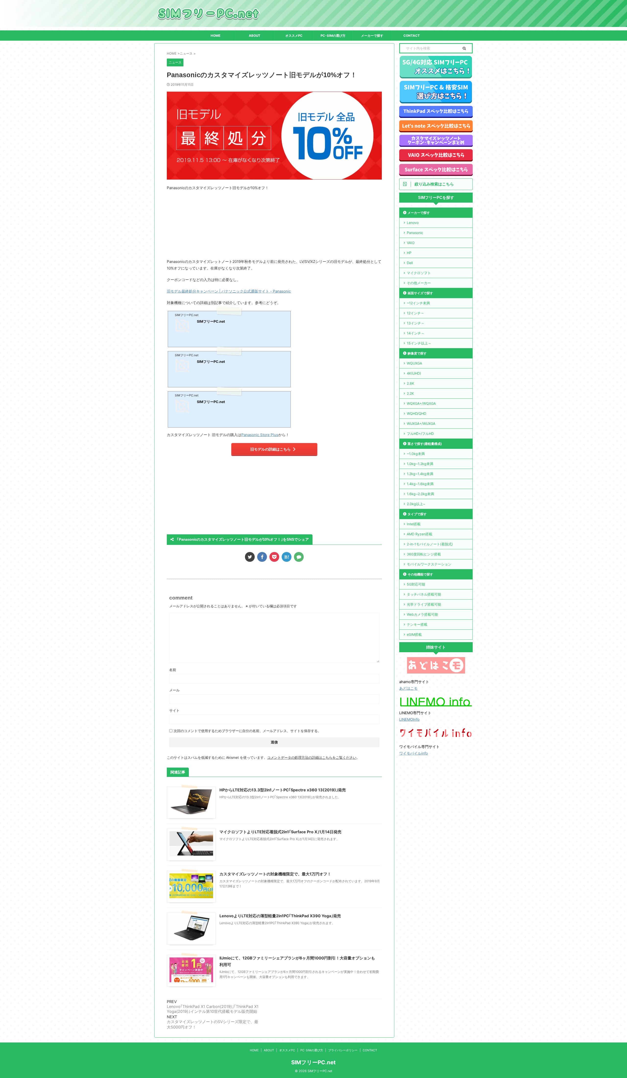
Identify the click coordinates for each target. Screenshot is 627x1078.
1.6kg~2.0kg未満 (420, 494)
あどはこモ (408, 688)
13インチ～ (415, 323)
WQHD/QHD (416, 413)
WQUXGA (414, 363)
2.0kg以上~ (416, 504)
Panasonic (415, 233)
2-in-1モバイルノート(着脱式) (430, 544)
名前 (172, 670)
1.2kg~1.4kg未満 (420, 474)
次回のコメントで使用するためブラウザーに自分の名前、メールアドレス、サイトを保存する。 (247, 731)
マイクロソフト (419, 273)
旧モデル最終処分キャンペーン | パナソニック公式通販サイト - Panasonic (229, 291)
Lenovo (413, 222)
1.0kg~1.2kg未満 (420, 464)
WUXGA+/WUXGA (421, 423)
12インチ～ (415, 313)
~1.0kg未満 (416, 454)
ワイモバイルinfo (413, 753)
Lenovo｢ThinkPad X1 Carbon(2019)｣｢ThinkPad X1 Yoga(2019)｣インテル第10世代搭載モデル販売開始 (212, 1009)
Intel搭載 (414, 524)
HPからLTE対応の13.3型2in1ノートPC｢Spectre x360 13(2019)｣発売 (282, 789)
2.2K (410, 393)
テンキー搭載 (417, 624)
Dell (410, 263)
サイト (174, 710)
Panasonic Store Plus (259, 434)
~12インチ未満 (418, 303)
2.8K (410, 383)
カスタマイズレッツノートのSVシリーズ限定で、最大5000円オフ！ (212, 1024)
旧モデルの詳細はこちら (270, 449)
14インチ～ (415, 333)
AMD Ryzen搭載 (419, 534)
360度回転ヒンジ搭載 (424, 554)
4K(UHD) (414, 373)
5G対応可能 (416, 584)
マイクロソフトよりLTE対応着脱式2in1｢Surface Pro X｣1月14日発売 (280, 831)
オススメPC (293, 35)
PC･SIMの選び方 (333, 35)
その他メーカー (419, 283)
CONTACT (411, 35)
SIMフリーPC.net (313, 1062)
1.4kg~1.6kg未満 (420, 484)
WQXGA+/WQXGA (421, 403)
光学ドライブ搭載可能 (424, 604)
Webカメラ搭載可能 (422, 614)
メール (174, 690)
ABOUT (254, 35)
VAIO (411, 243)
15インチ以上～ (419, 343)
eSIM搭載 (414, 634)
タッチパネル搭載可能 (424, 594)
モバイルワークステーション (429, 564)
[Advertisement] (237, 226)
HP (409, 253)
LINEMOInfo (409, 719)
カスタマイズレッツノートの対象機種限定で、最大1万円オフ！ (275, 873)
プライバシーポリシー (343, 1050)
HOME (215, 35)
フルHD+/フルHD (420, 433)
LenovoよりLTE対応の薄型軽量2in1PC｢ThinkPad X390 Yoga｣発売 (280, 915)
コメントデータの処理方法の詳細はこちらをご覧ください (311, 757)
